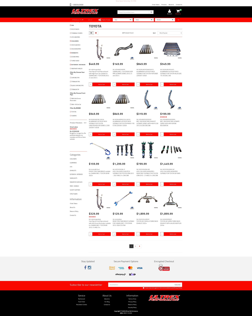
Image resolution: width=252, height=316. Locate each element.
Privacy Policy (178, 288)
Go (178, 20)
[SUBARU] (132, 58)
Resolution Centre (81, 305)
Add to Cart (101, 84)
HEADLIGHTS (73, 178)
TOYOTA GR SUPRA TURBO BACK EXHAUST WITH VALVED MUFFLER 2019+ (170, 223)
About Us (171, 5)
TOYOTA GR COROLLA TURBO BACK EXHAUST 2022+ (147, 222)
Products (164, 5)
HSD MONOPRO (76, 49)
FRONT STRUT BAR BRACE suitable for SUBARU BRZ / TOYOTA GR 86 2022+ (99, 173)
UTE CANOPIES (75, 37)
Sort (154, 33)
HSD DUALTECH (75, 45)
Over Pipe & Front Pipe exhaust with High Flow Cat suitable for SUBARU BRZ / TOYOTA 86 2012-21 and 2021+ (99, 74)
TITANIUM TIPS (75, 81)
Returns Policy (74, 211)
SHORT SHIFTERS (75, 190)
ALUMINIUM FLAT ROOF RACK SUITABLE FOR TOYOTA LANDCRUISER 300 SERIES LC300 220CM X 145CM (99, 124)
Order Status (155, 5)
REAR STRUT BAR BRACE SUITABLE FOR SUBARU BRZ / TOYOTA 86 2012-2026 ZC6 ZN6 (123, 223)
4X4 (72, 25)
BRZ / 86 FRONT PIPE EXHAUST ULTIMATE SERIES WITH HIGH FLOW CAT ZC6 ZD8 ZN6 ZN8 (147, 123)
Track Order (81, 302)
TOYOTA (73, 112)
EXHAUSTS (74, 53)
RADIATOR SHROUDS (76, 182)
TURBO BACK (75, 61)
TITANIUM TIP (75, 89)
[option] (78, 132)
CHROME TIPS (75, 78)
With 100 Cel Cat (76, 104)
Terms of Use (132, 299)
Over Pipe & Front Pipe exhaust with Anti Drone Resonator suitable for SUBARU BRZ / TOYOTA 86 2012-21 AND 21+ (100, 224)
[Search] (151, 12)
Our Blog (107, 302)
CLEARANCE (73, 163)
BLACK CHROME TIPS (77, 85)
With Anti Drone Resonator (75, 99)
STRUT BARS (73, 194)
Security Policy (132, 307)
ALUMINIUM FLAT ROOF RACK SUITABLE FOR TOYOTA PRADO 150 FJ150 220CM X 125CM (123, 123)
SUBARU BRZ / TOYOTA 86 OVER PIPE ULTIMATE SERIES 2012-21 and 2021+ (123, 73)
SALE (90, 19)
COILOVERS (75, 41)
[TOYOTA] (108, 58)
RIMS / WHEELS (74, 186)
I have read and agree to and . (163, 288)
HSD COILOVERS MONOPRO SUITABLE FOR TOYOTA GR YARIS (170, 172)
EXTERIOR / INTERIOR (78, 65)
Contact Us (179, 5)
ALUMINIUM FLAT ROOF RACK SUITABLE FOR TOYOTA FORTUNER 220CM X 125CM (147, 73)
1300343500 (77, 4)
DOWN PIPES (75, 57)
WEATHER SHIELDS (76, 68)
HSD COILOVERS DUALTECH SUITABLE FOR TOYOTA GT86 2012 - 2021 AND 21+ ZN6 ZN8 (123, 173)
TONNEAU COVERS (76, 33)
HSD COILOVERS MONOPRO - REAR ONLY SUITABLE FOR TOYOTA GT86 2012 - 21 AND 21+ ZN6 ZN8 (147, 173)
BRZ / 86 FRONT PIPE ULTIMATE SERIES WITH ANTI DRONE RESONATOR (169, 123)
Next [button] (86, 123)
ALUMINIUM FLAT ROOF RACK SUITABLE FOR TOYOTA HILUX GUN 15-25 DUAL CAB (170, 73)
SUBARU (74, 116)
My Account (81, 299)
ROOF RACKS (75, 29)
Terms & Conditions (165, 288)
